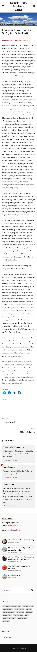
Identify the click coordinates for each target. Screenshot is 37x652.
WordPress (23, 648)
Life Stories (7, 615)
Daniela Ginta (7, 40)
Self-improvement (9, 618)
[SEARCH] (32, 590)
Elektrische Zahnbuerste (13, 447)
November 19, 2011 (11, 460)
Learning (29, 612)
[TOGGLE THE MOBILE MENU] (3, 6)
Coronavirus (7, 609)
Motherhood (18, 615)
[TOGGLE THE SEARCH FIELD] (34, 6)
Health (28, 609)
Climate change (28, 606)
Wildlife (6, 621)
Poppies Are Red (8, 422)
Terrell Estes (8, 484)
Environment (19, 609)
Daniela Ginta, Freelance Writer (18, 6)
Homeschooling (8, 612)
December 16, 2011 (11, 505)
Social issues (22, 618)
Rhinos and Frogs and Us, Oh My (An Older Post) (16, 31)
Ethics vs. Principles (27, 432)
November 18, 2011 (21, 40)
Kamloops (20, 612)
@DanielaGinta (12, 525)
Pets (26, 615)
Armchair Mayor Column (11, 606)
